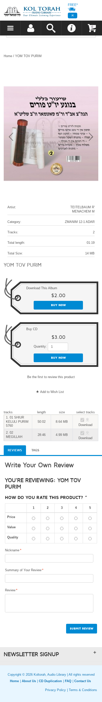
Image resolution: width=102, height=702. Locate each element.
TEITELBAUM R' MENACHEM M (82, 209)
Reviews (15, 450)
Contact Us (82, 681)
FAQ (68, 681)
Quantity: (40, 346)
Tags (35, 450)
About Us (29, 681)
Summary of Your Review (23, 570)
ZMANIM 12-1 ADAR (80, 222)
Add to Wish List (52, 392)
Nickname (12, 550)
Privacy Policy (55, 690)
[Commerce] (32, 11)
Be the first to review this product (51, 377)
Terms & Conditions (83, 690)
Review (10, 590)
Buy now (58, 305)
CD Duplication (50, 681)
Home (8, 56)
